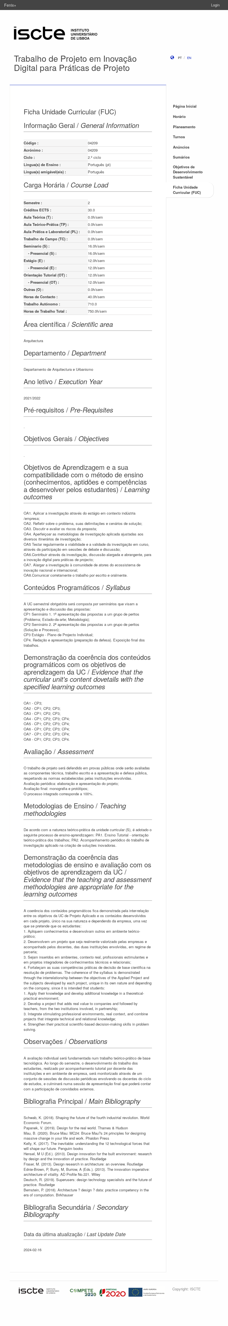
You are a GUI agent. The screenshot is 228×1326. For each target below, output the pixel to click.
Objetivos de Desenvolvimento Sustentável (188, 172)
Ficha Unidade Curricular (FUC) (187, 189)
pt (180, 57)
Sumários (181, 157)
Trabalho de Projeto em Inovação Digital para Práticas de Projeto (75, 62)
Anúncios (181, 147)
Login (215, 5)
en (189, 57)
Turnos (179, 136)
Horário (179, 116)
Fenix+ (10, 5)
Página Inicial (185, 106)
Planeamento (184, 126)
